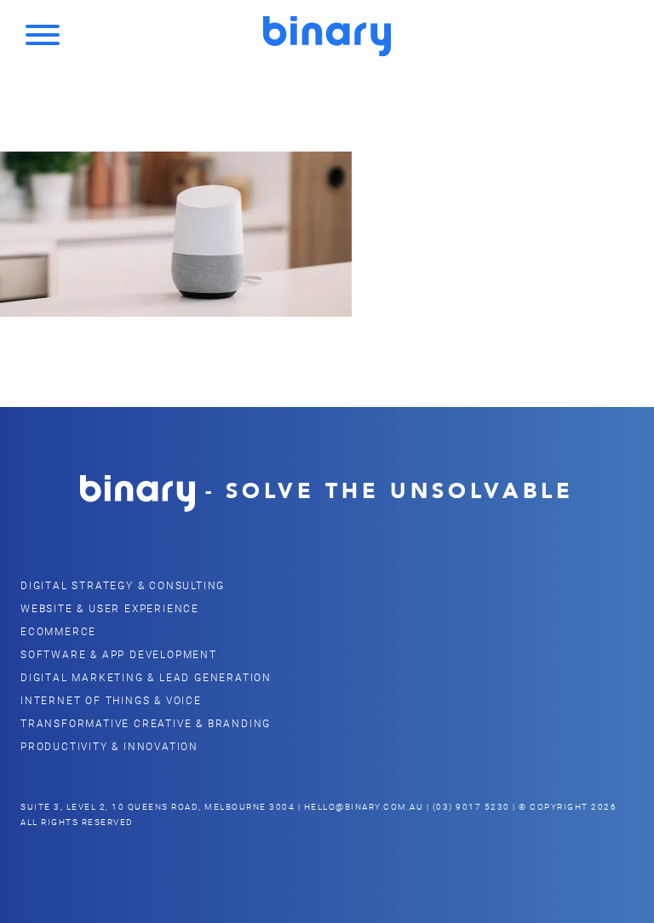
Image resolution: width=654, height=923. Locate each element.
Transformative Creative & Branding (145, 723)
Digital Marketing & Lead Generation (146, 677)
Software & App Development (118, 654)
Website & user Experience (109, 608)
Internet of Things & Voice (111, 700)
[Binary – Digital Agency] (327, 36)
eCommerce (58, 631)
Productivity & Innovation (109, 746)
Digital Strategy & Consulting (122, 585)
